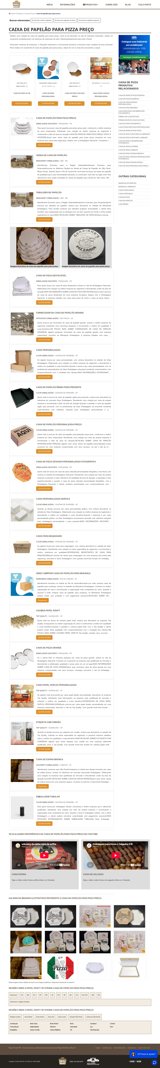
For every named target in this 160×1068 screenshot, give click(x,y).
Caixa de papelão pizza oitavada (131, 95)
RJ (22, 995)
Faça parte (144, 5)
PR (46, 995)
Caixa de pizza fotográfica (129, 124)
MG (28, 995)
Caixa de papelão (125, 201)
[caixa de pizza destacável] (22, 297)
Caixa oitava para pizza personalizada (134, 127)
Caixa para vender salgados (42, 20)
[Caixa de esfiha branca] (22, 780)
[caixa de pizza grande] (22, 669)
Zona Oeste (40, 1017)
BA (71, 995)
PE (65, 995)
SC (52, 995)
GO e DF (85, 995)
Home (98, 1048)
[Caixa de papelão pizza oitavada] (129, 942)
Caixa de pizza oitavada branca (131, 153)
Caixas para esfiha (126, 190)
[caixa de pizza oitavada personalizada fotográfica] (22, 483)
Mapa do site (144, 1048)
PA (99, 995)
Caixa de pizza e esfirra (128, 146)
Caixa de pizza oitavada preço (130, 162)
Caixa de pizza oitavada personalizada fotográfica (134, 158)
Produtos (91, 5)
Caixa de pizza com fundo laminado (133, 138)
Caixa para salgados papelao (89, 20)
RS (59, 995)
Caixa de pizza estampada (128, 99)
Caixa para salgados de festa (65, 20)
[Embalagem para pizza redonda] (26, 916)
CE (77, 995)
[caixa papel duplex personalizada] (22, 706)
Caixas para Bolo (125, 194)
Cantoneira (123, 204)
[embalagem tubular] (22, 818)
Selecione (13, 995)
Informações (67, 5)
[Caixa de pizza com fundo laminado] (26, 942)
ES (34, 995)
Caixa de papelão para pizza (129, 131)
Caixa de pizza (124, 197)
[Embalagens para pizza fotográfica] (60, 968)
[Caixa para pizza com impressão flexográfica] (95, 942)
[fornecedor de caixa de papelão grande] (22, 334)
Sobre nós (112, 5)
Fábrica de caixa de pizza (128, 117)
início (50, 5)
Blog (128, 5)
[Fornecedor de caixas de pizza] (26, 968)
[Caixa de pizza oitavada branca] (95, 916)
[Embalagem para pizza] (95, 968)
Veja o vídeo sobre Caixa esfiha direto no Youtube (33, 880)
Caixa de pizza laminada (128, 150)
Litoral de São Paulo (93, 1017)
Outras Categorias (132, 176)
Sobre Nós (107, 1048)
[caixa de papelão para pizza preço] (35, 246)
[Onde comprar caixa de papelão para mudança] (22, 594)
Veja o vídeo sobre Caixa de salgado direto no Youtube (106, 880)
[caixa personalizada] (22, 371)
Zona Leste (62, 1017)
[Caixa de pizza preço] (129, 916)
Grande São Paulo (76, 1017)
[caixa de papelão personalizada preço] (22, 445)
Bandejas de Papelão (127, 183)
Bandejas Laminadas (127, 187)
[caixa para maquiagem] (22, 557)
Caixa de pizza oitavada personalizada (127, 103)
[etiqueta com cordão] (22, 743)
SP (40, 995)
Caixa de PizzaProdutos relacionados (128, 85)
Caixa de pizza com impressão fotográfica (130, 142)
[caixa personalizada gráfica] (22, 520)
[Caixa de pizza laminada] (129, 968)
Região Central (15, 1017)
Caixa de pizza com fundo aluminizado (134, 134)
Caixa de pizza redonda (128, 108)
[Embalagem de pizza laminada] (60, 916)
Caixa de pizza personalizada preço (133, 166)
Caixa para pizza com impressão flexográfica (131, 112)
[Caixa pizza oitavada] (60, 942)
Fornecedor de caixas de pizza (131, 120)
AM (93, 995)
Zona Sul (51, 1017)
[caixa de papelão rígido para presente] (22, 408)
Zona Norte (28, 1017)
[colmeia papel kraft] (22, 631)
